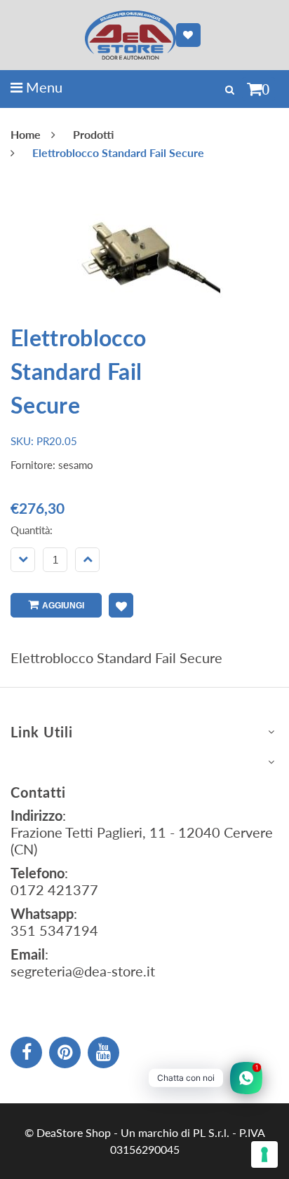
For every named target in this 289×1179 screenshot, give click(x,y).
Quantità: (32, 530)
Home (26, 134)
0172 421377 (54, 889)
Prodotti (93, 134)
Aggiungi (63, 606)
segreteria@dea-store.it (83, 970)
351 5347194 (54, 930)
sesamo (75, 464)
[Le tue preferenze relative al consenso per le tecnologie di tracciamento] (264, 1154)
